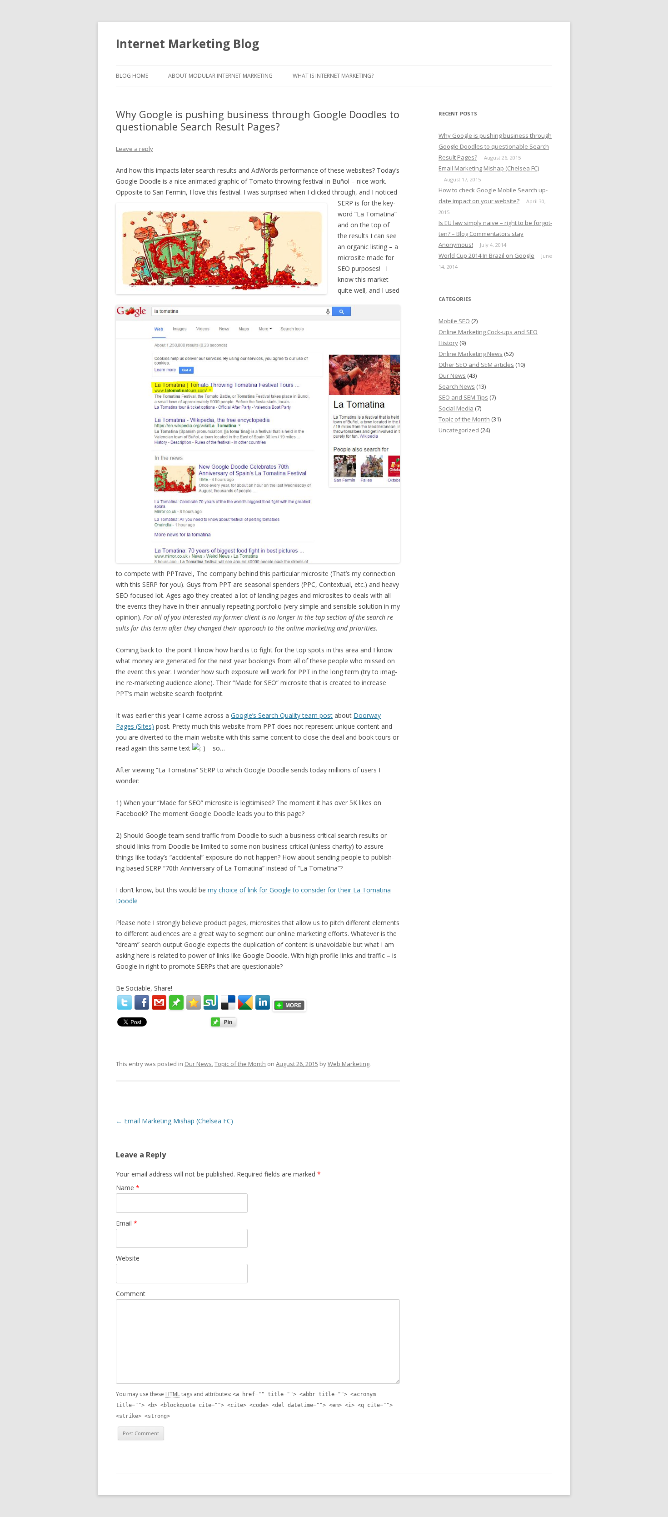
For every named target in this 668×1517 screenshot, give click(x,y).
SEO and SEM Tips (463, 397)
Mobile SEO (454, 321)
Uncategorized (459, 430)
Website (128, 1258)
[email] (159, 1002)
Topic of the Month (240, 1064)
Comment (130, 1293)
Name (128, 1187)
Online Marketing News (471, 354)
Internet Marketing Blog (187, 43)
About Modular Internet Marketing (220, 76)
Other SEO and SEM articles (476, 364)
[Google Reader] (245, 1002)
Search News (457, 386)
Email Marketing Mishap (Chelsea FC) (174, 1120)
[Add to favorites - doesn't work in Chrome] (193, 1002)
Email (126, 1223)
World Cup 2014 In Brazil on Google (486, 255)
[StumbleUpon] (211, 1002)
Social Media (456, 408)
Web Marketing (348, 1064)
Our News (198, 1064)
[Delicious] (228, 1002)
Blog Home (132, 76)
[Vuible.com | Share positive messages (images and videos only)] (176, 1007)
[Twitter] (124, 1002)
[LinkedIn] (262, 1002)
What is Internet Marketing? (333, 76)
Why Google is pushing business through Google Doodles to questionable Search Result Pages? (495, 146)
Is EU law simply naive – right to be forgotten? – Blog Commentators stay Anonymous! (495, 234)
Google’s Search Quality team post (282, 715)
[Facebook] (142, 1002)
